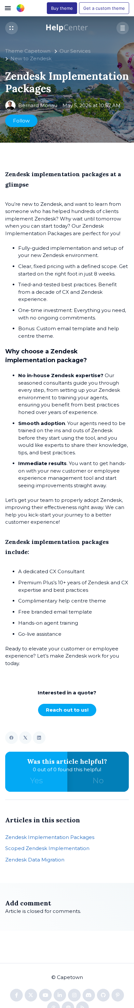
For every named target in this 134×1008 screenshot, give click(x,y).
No (98, 780)
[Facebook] (11, 737)
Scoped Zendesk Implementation (47, 848)
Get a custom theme (104, 8)
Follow (21, 121)
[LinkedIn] (39, 737)
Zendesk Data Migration (34, 860)
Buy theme (62, 8)
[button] (11, 28)
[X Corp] (25, 737)
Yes (36, 780)
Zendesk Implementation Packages (49, 837)
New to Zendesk (30, 58)
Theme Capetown (27, 51)
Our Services (75, 51)
